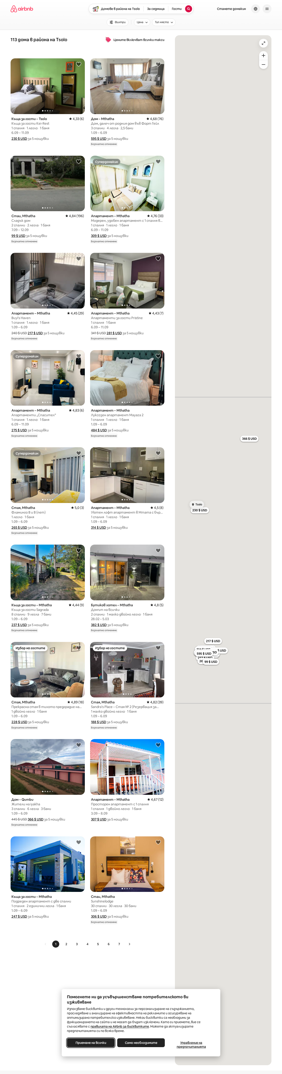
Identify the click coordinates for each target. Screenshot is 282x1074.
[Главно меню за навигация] (267, 8)
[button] (19, 139)
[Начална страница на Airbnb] (22, 9)
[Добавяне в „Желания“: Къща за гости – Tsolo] (78, 64)
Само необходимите (141, 1043)
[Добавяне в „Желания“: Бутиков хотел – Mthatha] (158, 550)
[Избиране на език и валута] (255, 8)
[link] (45, 944)
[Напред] (129, 944)
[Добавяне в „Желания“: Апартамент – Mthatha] (158, 161)
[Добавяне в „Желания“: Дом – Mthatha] (158, 64)
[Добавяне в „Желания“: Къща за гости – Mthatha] (78, 550)
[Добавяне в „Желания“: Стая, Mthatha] (78, 453)
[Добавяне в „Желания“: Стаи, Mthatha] (78, 161)
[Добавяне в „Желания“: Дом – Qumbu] (78, 744)
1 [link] (55, 944)
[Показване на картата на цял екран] (263, 43)
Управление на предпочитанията (191, 1045)
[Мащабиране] (263, 55)
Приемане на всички (91, 1043)
